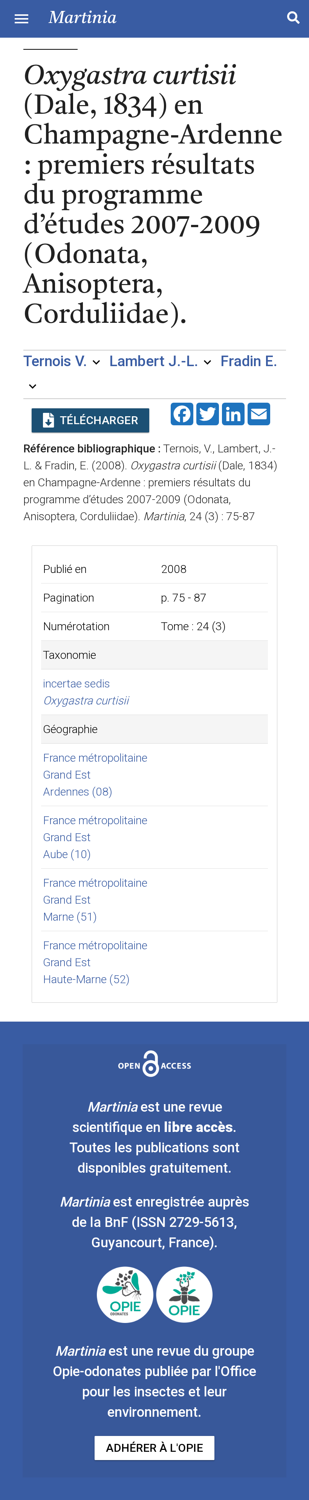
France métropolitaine (95, 757)
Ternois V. (55, 361)
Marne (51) (70, 916)
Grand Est (67, 774)
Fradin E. (248, 361)
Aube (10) (67, 854)
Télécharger (99, 420)
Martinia (83, 18)
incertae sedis (76, 683)
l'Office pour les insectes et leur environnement (169, 1392)
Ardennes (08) (77, 791)
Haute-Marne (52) (86, 979)
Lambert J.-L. (153, 361)
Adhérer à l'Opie (154, 1447)
